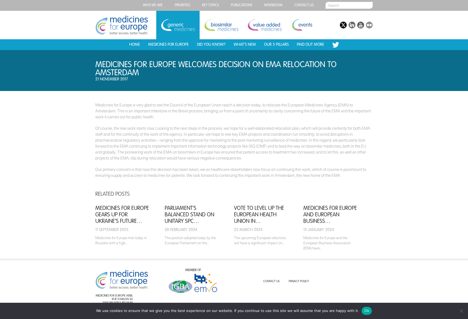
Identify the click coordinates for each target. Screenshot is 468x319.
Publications (241, 5)
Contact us (304, 5)
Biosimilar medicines (221, 25)
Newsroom (273, 5)
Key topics (210, 5)
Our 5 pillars (276, 45)
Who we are (153, 5)
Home (134, 45)
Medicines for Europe (168, 45)
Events (301, 25)
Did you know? (211, 45)
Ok (366, 310)
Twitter (335, 44)
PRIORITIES (182, 5)
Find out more (310, 45)
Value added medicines (264, 25)
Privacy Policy (299, 281)
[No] (461, 311)
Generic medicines (178, 25)
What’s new (245, 45)
